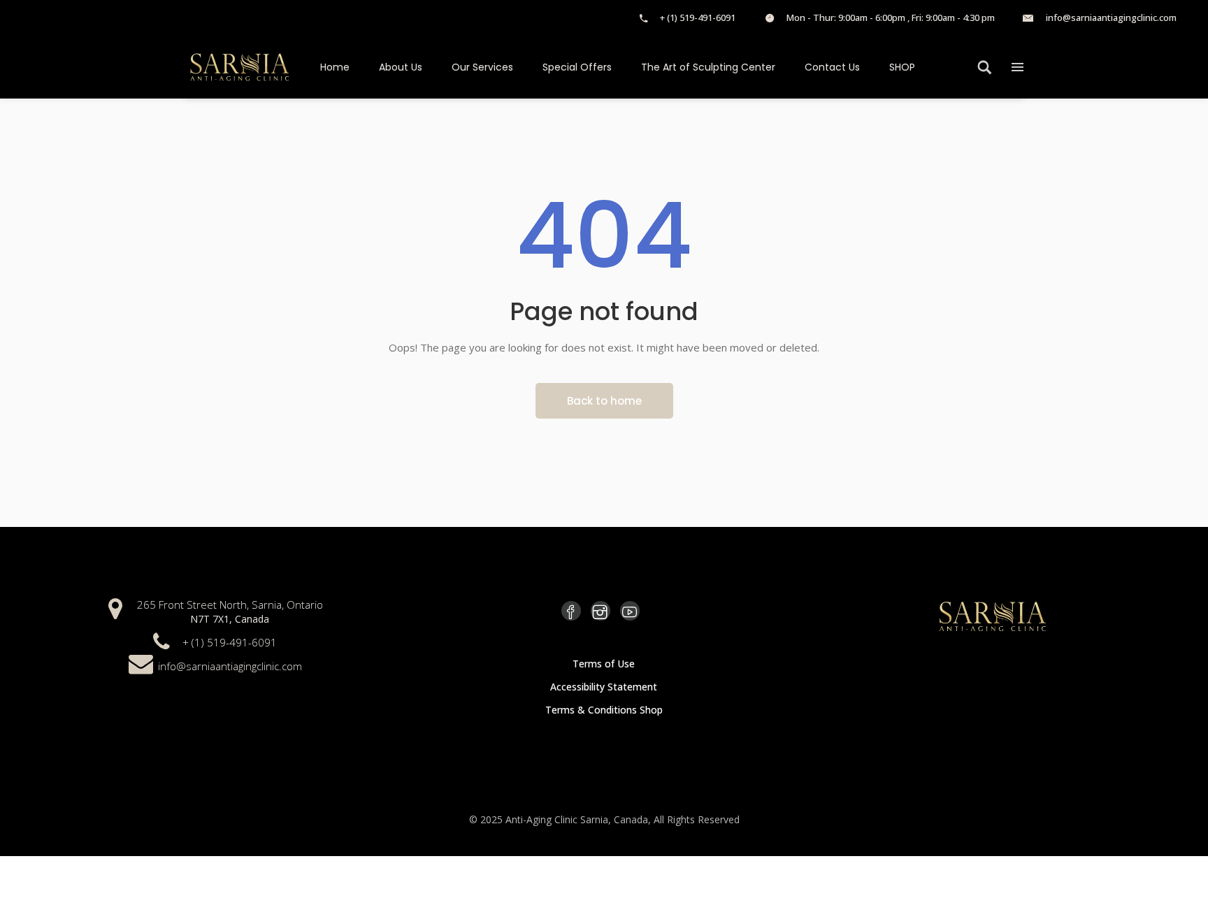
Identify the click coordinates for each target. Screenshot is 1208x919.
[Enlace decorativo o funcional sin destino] (769, 17)
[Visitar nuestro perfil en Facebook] (571, 611)
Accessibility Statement (603, 686)
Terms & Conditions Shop (604, 709)
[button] (1017, 66)
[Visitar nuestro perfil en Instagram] (600, 611)
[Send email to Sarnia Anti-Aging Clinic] (1028, 17)
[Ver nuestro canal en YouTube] (630, 611)
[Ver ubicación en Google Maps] (115, 607)
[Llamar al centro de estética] (643, 17)
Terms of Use (604, 663)
